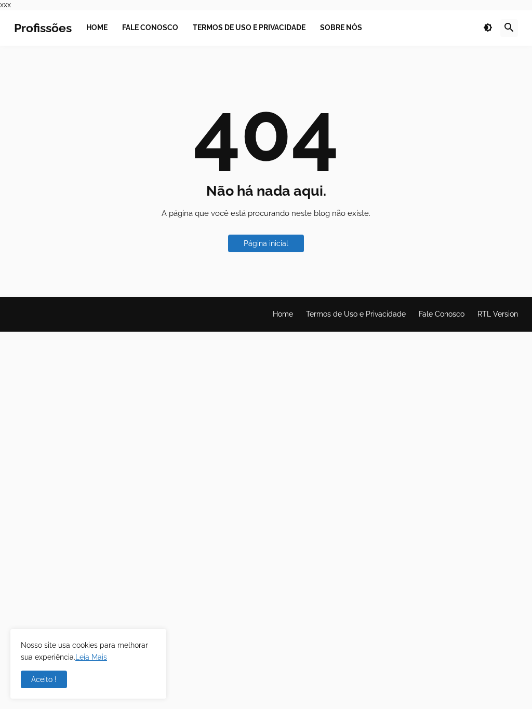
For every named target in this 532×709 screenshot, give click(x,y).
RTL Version (497, 314)
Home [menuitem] (97, 27)
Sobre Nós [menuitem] (341, 27)
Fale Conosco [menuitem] (150, 27)
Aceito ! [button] (44, 679)
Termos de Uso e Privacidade (356, 314)
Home (283, 314)
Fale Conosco (441, 314)
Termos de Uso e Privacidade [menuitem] (249, 27)
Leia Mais (91, 657)
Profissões (43, 28)
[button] (487, 28)
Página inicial (266, 243)
